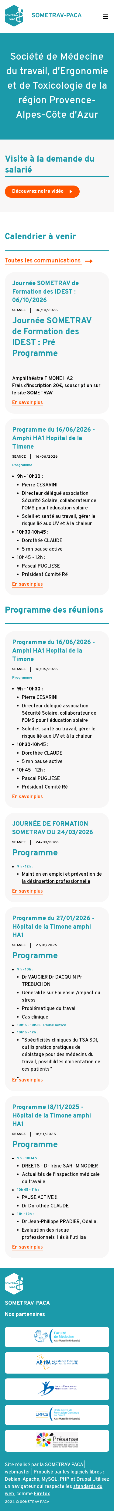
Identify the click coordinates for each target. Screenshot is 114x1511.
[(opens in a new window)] (57, 1342)
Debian (12, 1479)
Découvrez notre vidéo (38, 192)
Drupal (84, 1479)
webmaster (17, 1472)
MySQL (49, 1479)
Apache (30, 1479)
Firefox (42, 1494)
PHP (64, 1479)
